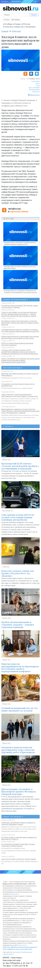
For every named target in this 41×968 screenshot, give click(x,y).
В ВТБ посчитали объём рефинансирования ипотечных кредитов (17, 344)
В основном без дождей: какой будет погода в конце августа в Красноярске (18, 845)
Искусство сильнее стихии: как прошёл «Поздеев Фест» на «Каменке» (17, 573)
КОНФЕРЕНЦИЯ (34, 90)
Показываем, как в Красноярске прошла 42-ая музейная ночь (17, 385)
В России (26, 24)
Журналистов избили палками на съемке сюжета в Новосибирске (19, 374)
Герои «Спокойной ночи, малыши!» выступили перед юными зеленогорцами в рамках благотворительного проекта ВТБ (20, 360)
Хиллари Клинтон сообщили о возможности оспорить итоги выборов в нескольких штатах (20, 291)
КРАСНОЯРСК (16, 2)
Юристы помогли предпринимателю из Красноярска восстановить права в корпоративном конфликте (20, 668)
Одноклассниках (19, 211)
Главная (4, 31)
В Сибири (8, 24)
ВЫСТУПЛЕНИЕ (34, 88)
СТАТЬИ (8, 426)
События (5, 567)
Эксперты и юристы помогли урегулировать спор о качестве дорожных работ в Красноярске (18, 750)
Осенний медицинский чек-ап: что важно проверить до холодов (19, 709)
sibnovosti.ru (14, 894)
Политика (8, 27)
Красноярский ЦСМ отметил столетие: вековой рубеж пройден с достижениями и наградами (20, 466)
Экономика (30, 27)
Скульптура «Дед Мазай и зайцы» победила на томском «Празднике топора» (18, 823)
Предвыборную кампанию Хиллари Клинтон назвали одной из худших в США (20, 243)
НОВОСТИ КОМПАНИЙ (15, 299)
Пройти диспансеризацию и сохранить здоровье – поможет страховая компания (17, 624)
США (38, 86)
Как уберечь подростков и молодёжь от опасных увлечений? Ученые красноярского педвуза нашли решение (20, 323)
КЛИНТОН (36, 92)
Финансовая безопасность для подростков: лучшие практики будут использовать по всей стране (20, 337)
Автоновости (7, 511)
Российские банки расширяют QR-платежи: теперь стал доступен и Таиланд (19, 306)
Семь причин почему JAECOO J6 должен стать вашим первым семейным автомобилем (17, 517)
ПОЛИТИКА (36, 81)
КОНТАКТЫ (13, 872)
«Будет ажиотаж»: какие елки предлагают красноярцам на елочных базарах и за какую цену (19, 395)
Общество (19, 27)
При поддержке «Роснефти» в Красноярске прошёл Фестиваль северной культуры (18, 791)
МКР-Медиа (16, 20)
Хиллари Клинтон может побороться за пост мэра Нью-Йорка (20, 267)
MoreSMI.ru (10, 954)
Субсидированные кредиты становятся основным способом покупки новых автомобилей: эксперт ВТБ (20, 330)
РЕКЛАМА (29, 872)
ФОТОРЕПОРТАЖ (12, 368)
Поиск (34, 15)
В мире (17, 24)
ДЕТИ (38, 84)
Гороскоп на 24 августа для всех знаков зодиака (18, 859)
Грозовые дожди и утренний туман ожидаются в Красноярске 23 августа (19, 838)
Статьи (6, 20)
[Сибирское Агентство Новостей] (20, 8)
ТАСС (24, 171)
